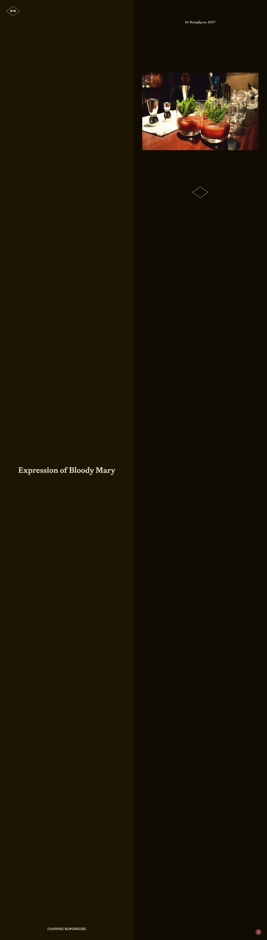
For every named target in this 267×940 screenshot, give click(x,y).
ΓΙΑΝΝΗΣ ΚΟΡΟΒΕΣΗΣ (66, 929)
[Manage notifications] (258, 932)
